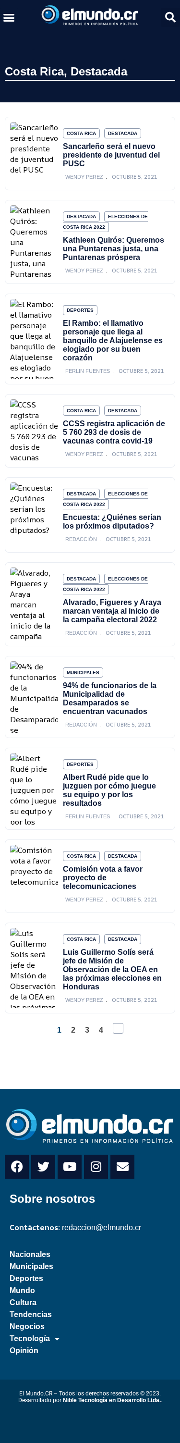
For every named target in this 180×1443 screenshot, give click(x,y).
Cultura (23, 1302)
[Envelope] (122, 1167)
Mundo (22, 1290)
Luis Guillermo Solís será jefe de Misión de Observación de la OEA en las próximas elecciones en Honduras (112, 969)
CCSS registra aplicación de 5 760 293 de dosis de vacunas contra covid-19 (114, 432)
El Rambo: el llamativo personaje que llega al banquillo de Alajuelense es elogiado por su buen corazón (113, 340)
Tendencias (31, 1314)
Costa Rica (34, 71)
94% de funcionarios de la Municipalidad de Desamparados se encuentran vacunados (109, 698)
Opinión (24, 1350)
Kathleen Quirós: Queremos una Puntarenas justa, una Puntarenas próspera (113, 248)
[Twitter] (43, 1167)
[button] (9, 17)
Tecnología (30, 1338)
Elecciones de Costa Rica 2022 (105, 222)
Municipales (83, 672)
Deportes (80, 310)
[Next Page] (118, 1028)
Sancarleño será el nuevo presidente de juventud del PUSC (111, 155)
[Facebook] (17, 1167)
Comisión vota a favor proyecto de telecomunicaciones (103, 877)
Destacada (99, 71)
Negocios (27, 1326)
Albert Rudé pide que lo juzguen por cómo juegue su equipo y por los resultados (109, 790)
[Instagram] (96, 1167)
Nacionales (30, 1254)
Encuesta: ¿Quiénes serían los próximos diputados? (112, 521)
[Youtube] (70, 1167)
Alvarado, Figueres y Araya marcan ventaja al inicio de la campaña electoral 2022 (112, 611)
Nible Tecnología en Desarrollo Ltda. (112, 1400)
